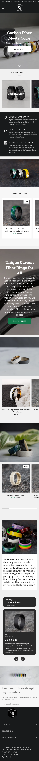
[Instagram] (6, 757)
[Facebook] (3, 757)
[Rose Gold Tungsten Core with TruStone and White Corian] (16, 393)
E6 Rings (7, 747)
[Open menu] (5, 8)
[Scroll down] (20, 66)
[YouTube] (10, 757)
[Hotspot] (14, 173)
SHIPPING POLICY (9, 750)
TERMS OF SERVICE (9, 752)
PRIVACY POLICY (24, 750)
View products (19, 49)
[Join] (35, 703)
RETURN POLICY (23, 747)
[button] (9, 652)
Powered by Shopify (11, 754)
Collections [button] (7, 731)
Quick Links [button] (7, 724)
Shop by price (19, 321)
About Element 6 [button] (10, 738)
